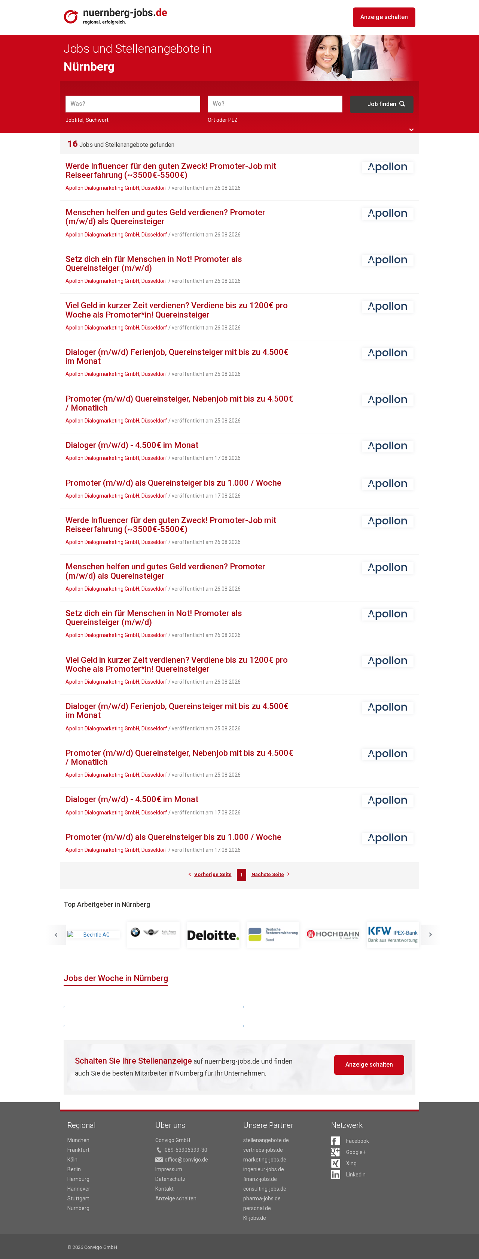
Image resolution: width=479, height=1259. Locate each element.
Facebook (357, 1141)
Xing (351, 1163)
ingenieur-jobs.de (263, 1169)
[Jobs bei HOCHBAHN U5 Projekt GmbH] (333, 935)
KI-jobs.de (254, 1218)
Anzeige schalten (384, 17)
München (78, 1140)
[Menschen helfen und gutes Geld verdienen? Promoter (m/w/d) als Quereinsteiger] (388, 214)
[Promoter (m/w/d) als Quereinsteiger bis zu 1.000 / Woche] (388, 484)
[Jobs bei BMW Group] (153, 935)
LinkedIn (356, 1175)
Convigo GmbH (172, 1140)
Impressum (168, 1169)
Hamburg (78, 1179)
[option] (93, 934)
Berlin (74, 1169)
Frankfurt (78, 1150)
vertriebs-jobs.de (263, 1150)
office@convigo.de (186, 1160)
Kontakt (164, 1189)
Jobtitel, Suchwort (87, 120)
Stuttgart (78, 1198)
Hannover (78, 1189)
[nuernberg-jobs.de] (116, 16)
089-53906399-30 (186, 1150)
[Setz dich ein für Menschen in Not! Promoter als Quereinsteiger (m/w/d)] (388, 260)
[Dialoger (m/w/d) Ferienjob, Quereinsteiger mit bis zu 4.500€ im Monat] (388, 353)
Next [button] (431, 935)
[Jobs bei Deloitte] (213, 935)
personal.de (257, 1208)
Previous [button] (56, 935)
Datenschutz (170, 1179)
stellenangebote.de (266, 1140)
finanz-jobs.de (260, 1179)
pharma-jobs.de (262, 1198)
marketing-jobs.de (264, 1160)
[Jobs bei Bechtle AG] (93, 934)
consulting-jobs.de (264, 1189)
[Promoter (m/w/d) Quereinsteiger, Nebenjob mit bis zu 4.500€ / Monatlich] (388, 400)
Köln (72, 1160)
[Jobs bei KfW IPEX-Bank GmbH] (393, 935)
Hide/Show (411, 130)
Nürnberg (78, 1208)
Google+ (356, 1152)
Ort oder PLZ (223, 120)
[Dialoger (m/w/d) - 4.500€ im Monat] (388, 446)
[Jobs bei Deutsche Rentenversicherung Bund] (273, 935)
